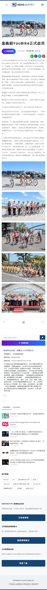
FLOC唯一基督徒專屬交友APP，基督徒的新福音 (27, 414)
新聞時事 (37, 51)
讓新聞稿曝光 (23, 540)
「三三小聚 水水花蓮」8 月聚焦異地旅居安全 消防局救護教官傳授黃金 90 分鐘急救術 (27, 433)
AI (13, 480)
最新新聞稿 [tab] (16, 407)
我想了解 (23, 563)
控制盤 (19, 488)
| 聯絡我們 (34, 584)
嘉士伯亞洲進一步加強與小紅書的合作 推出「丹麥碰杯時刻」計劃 (27, 442)
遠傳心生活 (30, 488)
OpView (6, 484)
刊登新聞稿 (23, 517)
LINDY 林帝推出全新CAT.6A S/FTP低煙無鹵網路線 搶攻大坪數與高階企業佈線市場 (27, 461)
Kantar (6, 480)
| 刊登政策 (12, 584)
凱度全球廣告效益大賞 (21, 484)
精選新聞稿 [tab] (6, 407)
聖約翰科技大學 (23, 480)
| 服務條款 (19, 584)
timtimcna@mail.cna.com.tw (21, 361)
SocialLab (37, 484)
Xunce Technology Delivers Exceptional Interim (25, 423)
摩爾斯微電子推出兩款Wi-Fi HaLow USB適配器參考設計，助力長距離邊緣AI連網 (27, 452)
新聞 (30, 51)
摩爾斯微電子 (8, 488)
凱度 (34, 480)
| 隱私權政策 (27, 584)
